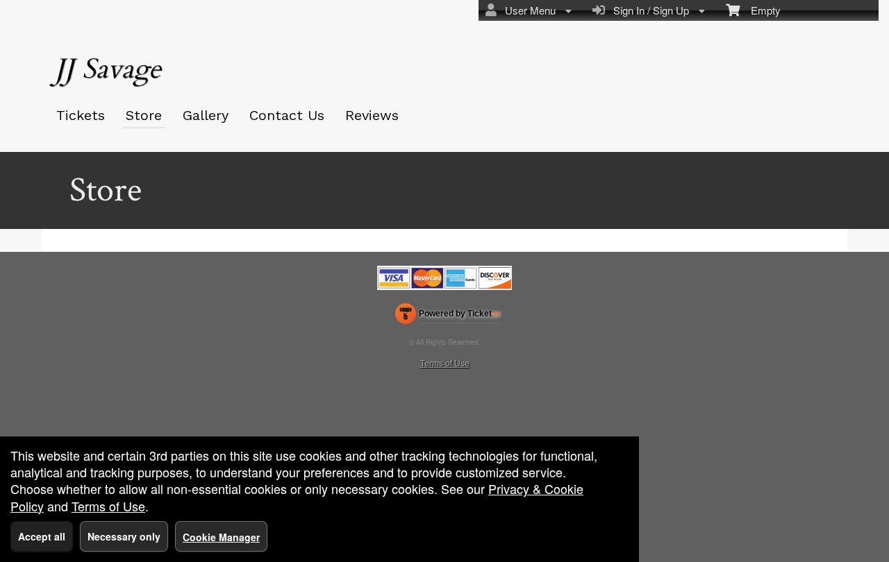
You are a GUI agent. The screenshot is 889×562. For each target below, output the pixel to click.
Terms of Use (445, 362)
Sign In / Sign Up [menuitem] (648, 10)
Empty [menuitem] (760, 10)
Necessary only (124, 536)
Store (144, 115)
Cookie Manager (221, 537)
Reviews (372, 115)
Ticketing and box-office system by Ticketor (448, 316)
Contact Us (286, 115)
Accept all (41, 536)
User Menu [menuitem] (527, 10)
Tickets (80, 115)
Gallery (206, 115)
